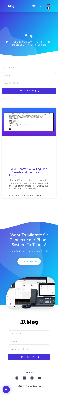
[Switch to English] (48, 4)
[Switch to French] (48, 8)
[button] (34, 6)
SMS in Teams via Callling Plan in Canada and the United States (28, 172)
